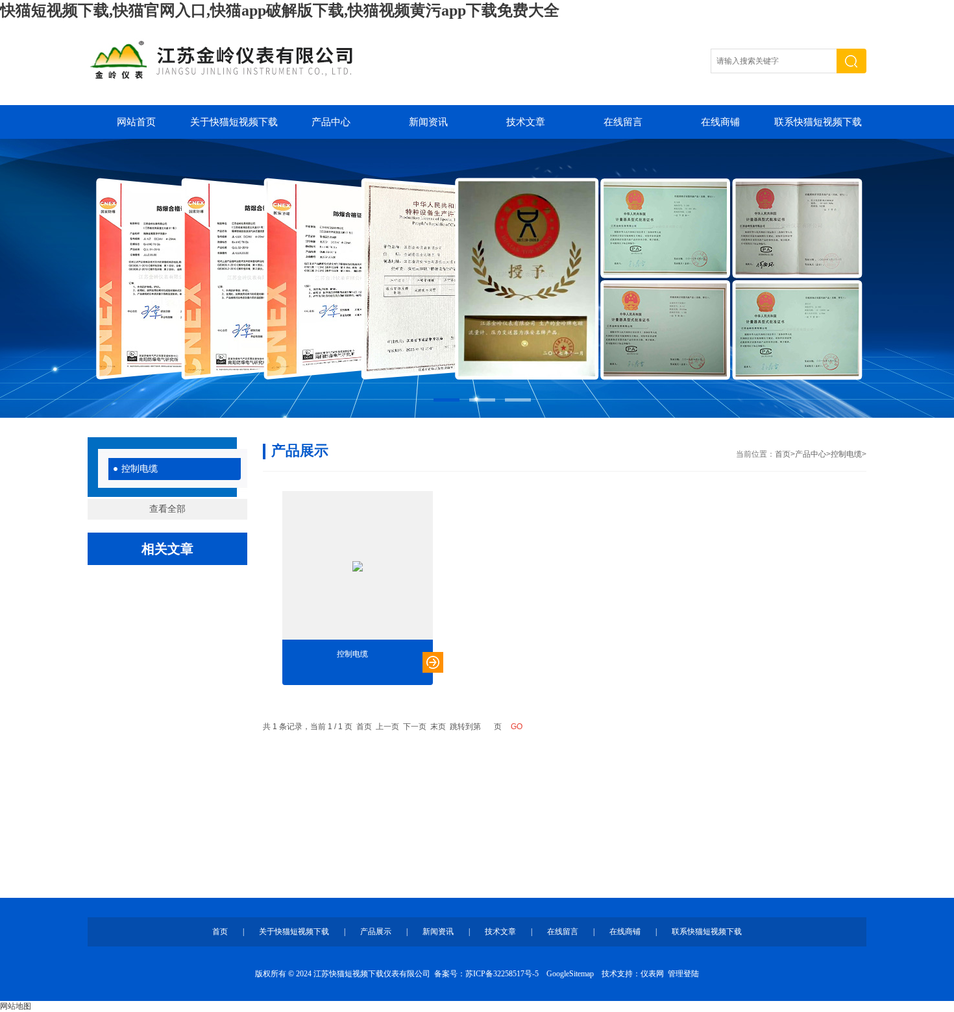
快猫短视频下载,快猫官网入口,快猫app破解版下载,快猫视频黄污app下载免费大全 (279, 10)
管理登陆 (683, 973)
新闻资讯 (428, 122)
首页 (782, 454)
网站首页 (136, 122)
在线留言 (623, 122)
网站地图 (15, 1006)
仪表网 (652, 973)
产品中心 (331, 122)
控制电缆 (139, 469)
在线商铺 (720, 122)
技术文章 (525, 122)
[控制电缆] (357, 566)
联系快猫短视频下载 (818, 122)
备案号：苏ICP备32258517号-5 (486, 973)
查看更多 (432, 662)
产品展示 (375, 931)
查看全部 (167, 509)
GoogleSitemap (570, 973)
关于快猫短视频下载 (234, 122)
